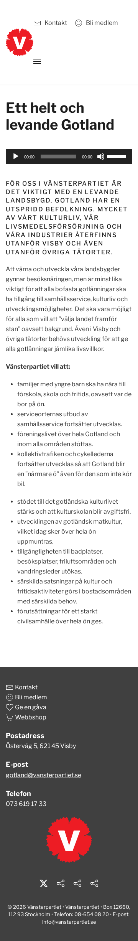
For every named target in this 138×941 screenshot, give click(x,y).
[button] (37, 61)
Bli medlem (102, 22)
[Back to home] (19, 42)
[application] (69, 156)
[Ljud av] (101, 156)
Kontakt (55, 22)
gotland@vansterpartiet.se (43, 775)
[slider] (117, 156)
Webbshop (30, 717)
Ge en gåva (30, 707)
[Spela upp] (16, 156)
